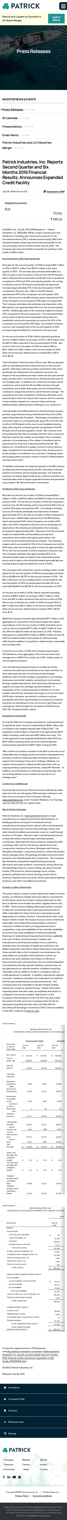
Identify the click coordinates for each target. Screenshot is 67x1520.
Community (9, 1469)
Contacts (10, 1410)
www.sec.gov (32, 1011)
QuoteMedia (36, 1507)
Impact (43, 1464)
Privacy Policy (22, 1496)
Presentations (12, 126)
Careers (26, 1464)
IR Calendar (10, 118)
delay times (40, 1510)
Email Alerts (10, 135)
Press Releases (12, 109)
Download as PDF (56, 192)
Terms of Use (44, 1515)
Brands (43, 1460)
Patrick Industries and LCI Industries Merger (27, 145)
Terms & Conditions (42, 1496)
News (26, 1469)
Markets (26, 1460)
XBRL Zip (57, 219)
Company (9, 1460)
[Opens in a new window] (3, 1477)
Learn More (56, 18)
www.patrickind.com (12, 800)
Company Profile (14, 1399)
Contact (44, 1469)
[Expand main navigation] (63, 6)
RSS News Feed (14, 1422)
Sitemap (10, 1433)
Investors (8, 1464)
